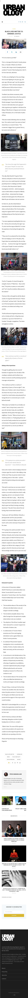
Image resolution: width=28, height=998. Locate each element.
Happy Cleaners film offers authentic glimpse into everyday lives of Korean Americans (14, 840)
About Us (3, 968)
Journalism (19, 754)
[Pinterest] (17, 763)
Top (14, 994)
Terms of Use (4, 975)
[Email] (20, 52)
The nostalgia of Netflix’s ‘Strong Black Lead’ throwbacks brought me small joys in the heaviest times (14, 890)
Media (8, 756)
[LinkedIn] (16, 52)
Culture (14, 28)
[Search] (25, 22)
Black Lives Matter (9, 754)
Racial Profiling (11, 759)
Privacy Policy (4, 971)
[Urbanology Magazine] (14, 10)
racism (18, 759)
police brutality (16, 756)
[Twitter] (12, 52)
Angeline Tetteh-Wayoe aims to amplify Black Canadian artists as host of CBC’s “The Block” (14, 865)
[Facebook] (7, 52)
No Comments (16, 36)
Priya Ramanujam (16, 774)
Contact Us (4, 978)
